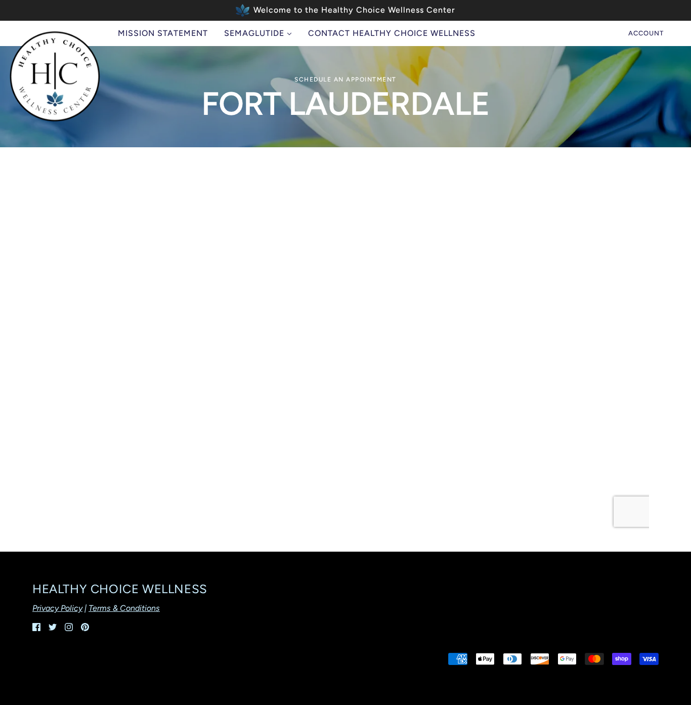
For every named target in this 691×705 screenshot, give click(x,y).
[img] (36, 626)
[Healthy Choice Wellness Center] (54, 76)
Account (646, 33)
